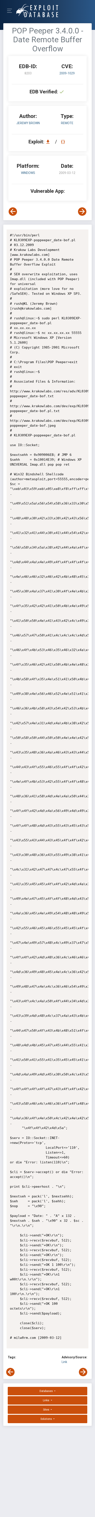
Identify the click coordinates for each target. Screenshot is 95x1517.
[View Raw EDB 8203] (63, 142)
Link (64, 1362)
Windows (28, 173)
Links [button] (46, 1400)
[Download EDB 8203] (49, 142)
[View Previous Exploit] (13, 211)
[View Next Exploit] (82, 211)
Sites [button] (46, 1409)
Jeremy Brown (28, 123)
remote (67, 123)
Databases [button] (46, 1391)
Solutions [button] (46, 1419)
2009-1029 (67, 73)
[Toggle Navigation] (11, 11)
